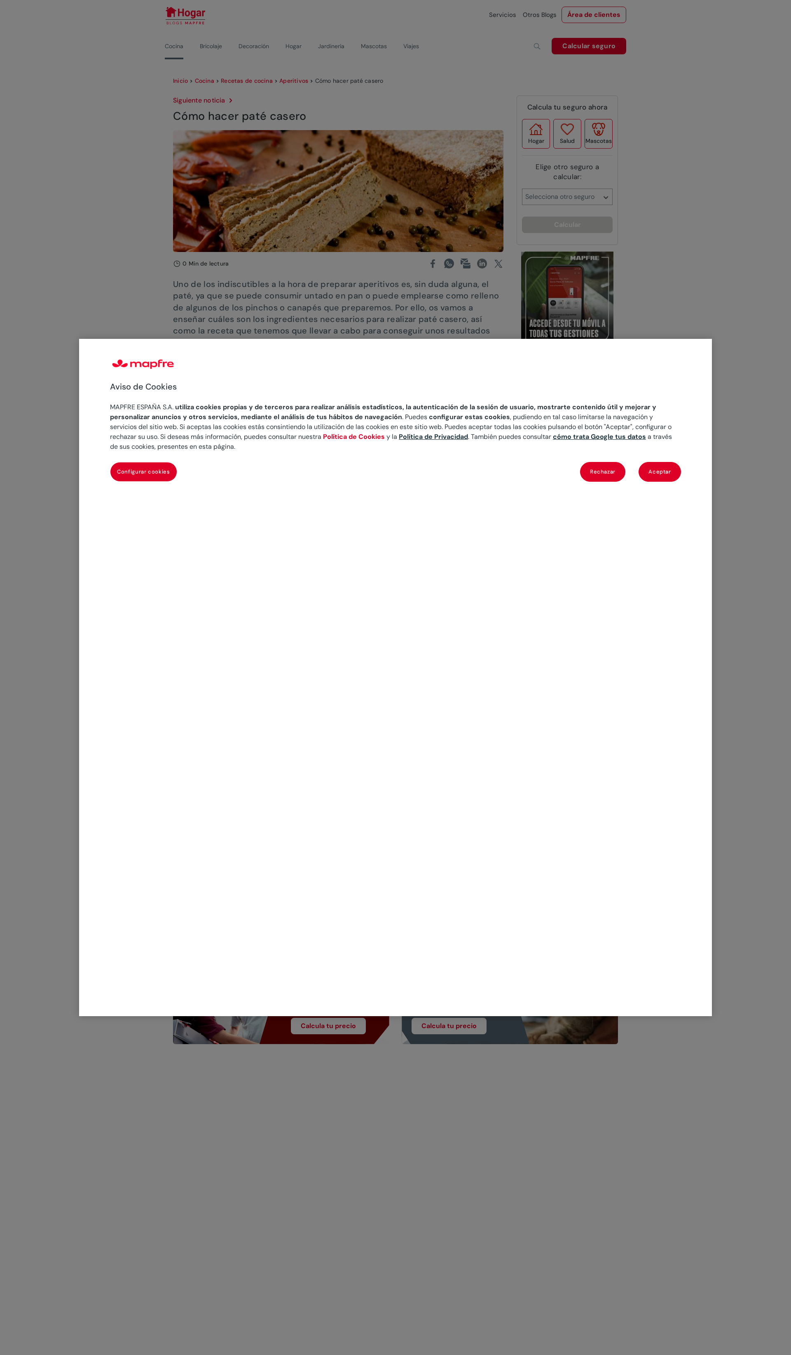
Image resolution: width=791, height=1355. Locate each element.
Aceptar (659, 471)
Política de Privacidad (433, 436)
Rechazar (602, 471)
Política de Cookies (354, 436)
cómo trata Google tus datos (599, 436)
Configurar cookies (143, 471)
